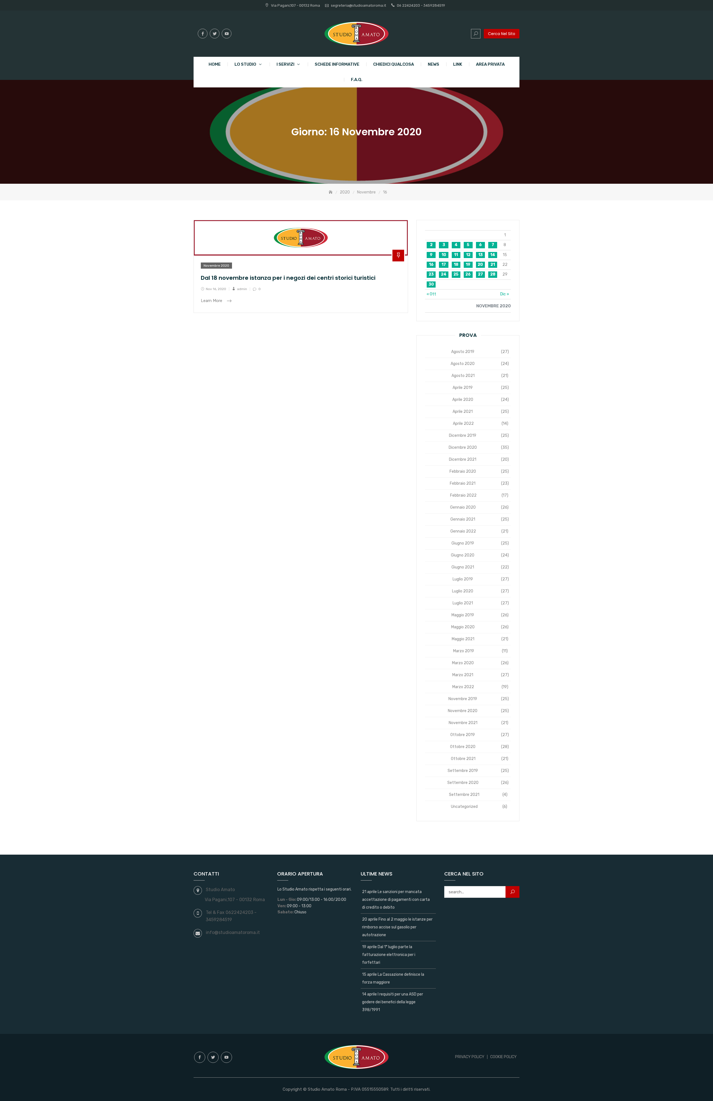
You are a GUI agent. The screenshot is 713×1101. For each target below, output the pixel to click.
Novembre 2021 (463, 722)
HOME (215, 64)
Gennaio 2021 (462, 519)
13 (480, 254)
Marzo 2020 (463, 663)
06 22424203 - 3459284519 (421, 5)
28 (492, 274)
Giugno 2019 (462, 543)
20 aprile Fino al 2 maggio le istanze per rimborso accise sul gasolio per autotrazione (397, 927)
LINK (457, 64)
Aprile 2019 (463, 387)
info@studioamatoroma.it (233, 932)
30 (431, 284)
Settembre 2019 (463, 770)
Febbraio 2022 (463, 495)
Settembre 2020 (462, 782)
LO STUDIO (245, 64)
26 (468, 274)
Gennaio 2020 (463, 507)
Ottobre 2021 (463, 758)
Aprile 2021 (463, 411)
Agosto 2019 (462, 351)
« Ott (431, 294)
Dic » (504, 294)
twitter (214, 33)
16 (431, 264)
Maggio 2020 (463, 627)
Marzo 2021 (462, 675)
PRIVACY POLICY (469, 1057)
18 (456, 264)
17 (443, 264)
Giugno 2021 (462, 567)
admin (242, 289)
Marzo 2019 (463, 651)
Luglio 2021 (463, 603)
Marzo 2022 (463, 687)
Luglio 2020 (462, 591)
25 (455, 274)
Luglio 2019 (463, 579)
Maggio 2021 (463, 639)
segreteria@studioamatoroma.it (358, 5)
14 (492, 254)
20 (480, 264)
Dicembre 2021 (462, 459)
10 (443, 254)
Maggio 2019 (462, 615)
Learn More (212, 300)
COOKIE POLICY (503, 1057)
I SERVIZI (285, 64)
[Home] (331, 192)
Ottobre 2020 (462, 746)
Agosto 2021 (463, 375)
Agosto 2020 (463, 363)
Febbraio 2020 (463, 471)
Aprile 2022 (463, 423)
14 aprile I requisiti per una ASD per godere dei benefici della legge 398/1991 (392, 1002)
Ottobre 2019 (462, 734)
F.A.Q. (356, 79)
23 (431, 274)
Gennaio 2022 (463, 531)
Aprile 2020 (462, 399)
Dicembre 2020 (463, 447)
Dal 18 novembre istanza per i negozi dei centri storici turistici (288, 278)
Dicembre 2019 (462, 435)
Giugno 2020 (462, 555)
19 (468, 264)
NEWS (433, 64)
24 (443, 274)
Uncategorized (464, 806)
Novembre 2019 (462, 699)
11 (456, 254)
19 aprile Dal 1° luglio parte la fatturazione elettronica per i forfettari (388, 955)
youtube (226, 33)
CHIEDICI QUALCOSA (393, 64)
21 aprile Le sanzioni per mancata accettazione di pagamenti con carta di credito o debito (396, 899)
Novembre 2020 (216, 266)
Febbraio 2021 (462, 483)
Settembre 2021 (464, 794)
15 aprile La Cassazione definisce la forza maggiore (393, 978)
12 (468, 254)
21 (492, 264)
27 (480, 274)
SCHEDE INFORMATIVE (337, 64)
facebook (202, 33)
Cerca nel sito (501, 33)
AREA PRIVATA (490, 64)
